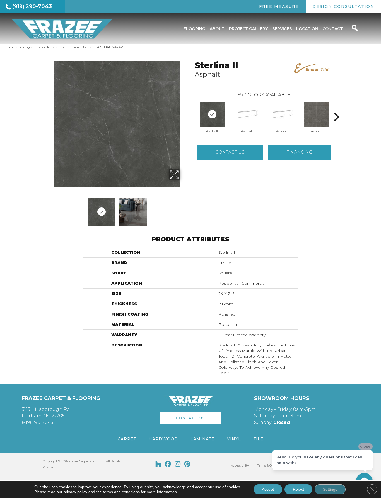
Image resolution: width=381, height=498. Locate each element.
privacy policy (75, 492)
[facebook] (168, 464)
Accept (268, 489)
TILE (259, 438)
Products (47, 47)
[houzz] (158, 464)
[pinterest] (188, 464)
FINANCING (299, 152)
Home (10, 47)
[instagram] (178, 464)
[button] (190, 418)
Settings (330, 489)
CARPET (127, 438)
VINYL (234, 438)
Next (183, 209)
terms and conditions (121, 492)
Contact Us (230, 152)
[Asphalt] (212, 114)
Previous (50, 209)
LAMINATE (202, 438)
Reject (298, 489)
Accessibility (240, 465)
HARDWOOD (163, 438)
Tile (35, 47)
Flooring (24, 47)
